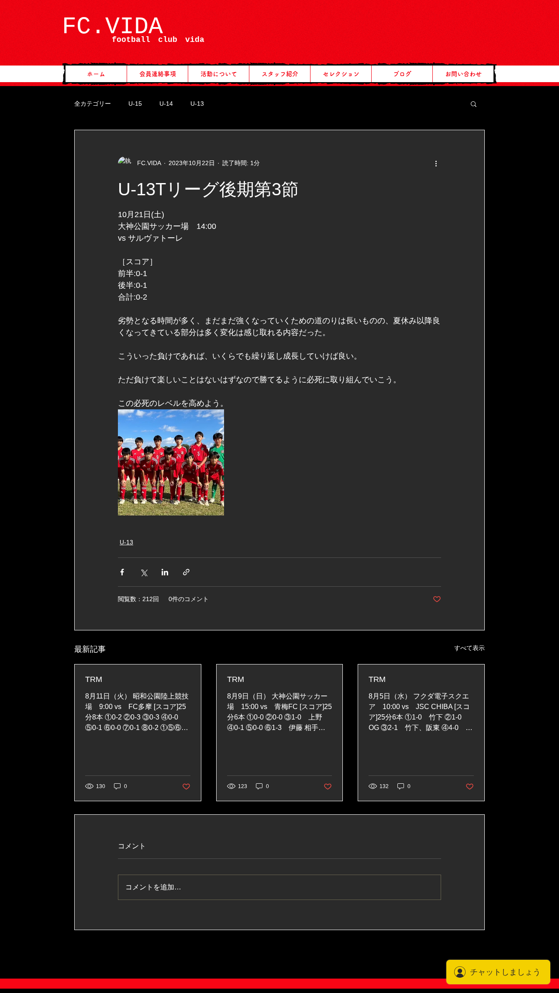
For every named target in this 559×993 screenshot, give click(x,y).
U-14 (166, 103)
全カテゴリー (92, 103)
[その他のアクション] (436, 163)
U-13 (197, 103)
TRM (93, 679)
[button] (473, 103)
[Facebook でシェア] (122, 572)
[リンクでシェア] (186, 572)
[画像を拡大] (171, 462)
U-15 (135, 103)
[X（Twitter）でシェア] (143, 572)
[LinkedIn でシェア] (165, 572)
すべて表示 (469, 647)
